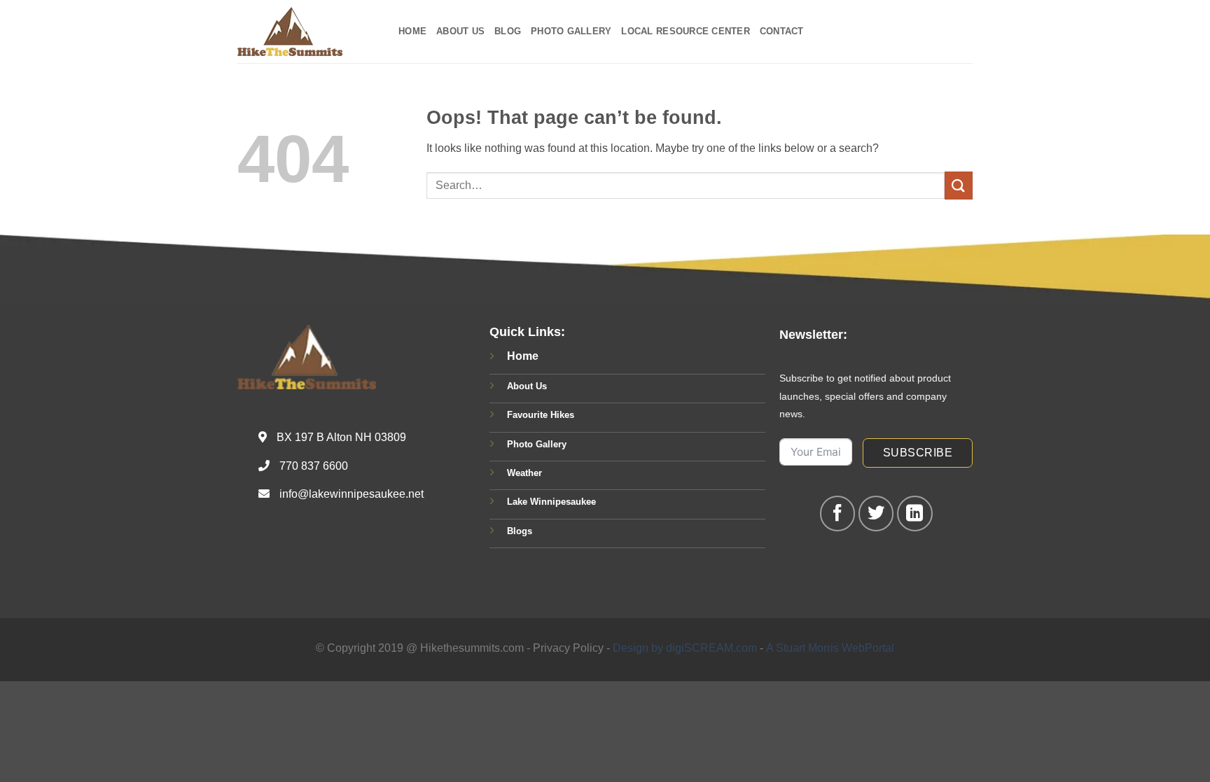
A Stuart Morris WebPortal (830, 648)
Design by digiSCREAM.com (685, 648)
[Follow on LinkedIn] (914, 513)
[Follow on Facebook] (837, 513)
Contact (782, 31)
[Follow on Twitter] (875, 513)
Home (412, 31)
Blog (507, 31)
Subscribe (917, 453)
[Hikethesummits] (307, 31)
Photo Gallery (571, 31)
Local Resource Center (685, 31)
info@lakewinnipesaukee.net (351, 494)
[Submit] (959, 185)
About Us (460, 31)
